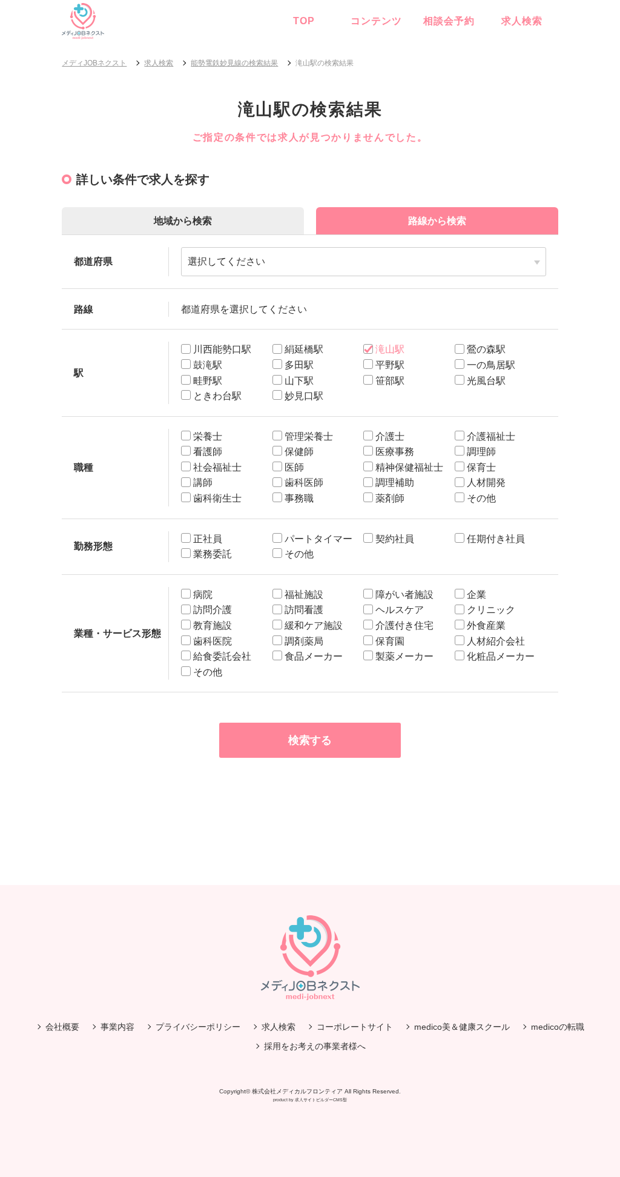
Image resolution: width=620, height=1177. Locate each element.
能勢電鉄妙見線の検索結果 (234, 63)
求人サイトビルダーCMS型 (321, 1100)
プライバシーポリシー (198, 1027)
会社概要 (62, 1027)
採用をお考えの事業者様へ (315, 1046)
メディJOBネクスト (94, 63)
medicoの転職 (557, 1027)
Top (304, 21)
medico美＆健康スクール (462, 1027)
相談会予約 (449, 21)
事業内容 (117, 1027)
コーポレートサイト (355, 1027)
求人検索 (521, 21)
